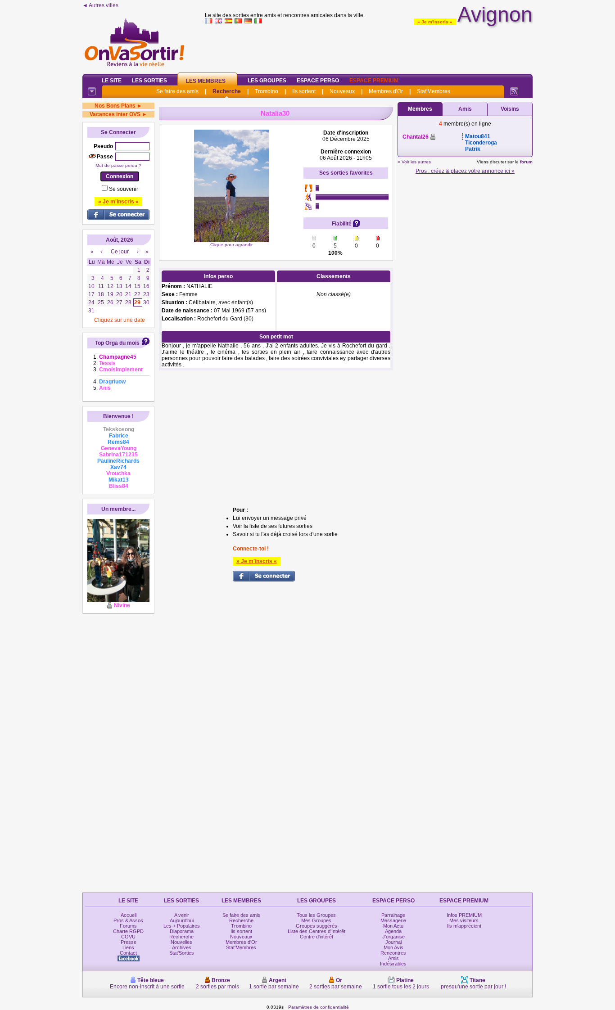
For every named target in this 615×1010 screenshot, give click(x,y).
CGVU (128, 936)
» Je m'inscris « (434, 21)
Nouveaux (342, 91)
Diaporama (182, 931)
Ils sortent (304, 91)
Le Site (112, 80)
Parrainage (393, 915)
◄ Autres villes (100, 5)
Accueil (128, 915)
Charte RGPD (128, 931)
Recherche (227, 91)
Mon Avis (393, 947)
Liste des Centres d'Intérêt (316, 931)
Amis (465, 109)
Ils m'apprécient (464, 926)
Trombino (266, 91)
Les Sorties (149, 80)
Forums (128, 926)
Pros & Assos (128, 920)
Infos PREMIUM (464, 915)
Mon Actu (393, 926)
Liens (128, 947)
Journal (393, 942)
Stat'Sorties (181, 953)
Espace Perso (318, 80)
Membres (420, 109)
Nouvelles (181, 942)
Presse (128, 942)
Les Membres (206, 81)
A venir (181, 915)
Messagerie (393, 920)
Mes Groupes (316, 920)
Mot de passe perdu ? (118, 165)
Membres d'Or (386, 91)
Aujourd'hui (182, 920)
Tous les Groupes (316, 915)
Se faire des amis (177, 91)
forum (526, 161)
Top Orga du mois (117, 343)
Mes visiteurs (464, 920)
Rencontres (393, 953)
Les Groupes (267, 80)
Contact (128, 953)
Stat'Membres (433, 91)
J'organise (393, 936)
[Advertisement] (369, 47)
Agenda (393, 931)
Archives (181, 947)
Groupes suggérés (316, 926)
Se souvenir (123, 189)
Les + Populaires (181, 926)
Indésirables (393, 963)
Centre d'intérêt (316, 936)
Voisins (510, 109)
